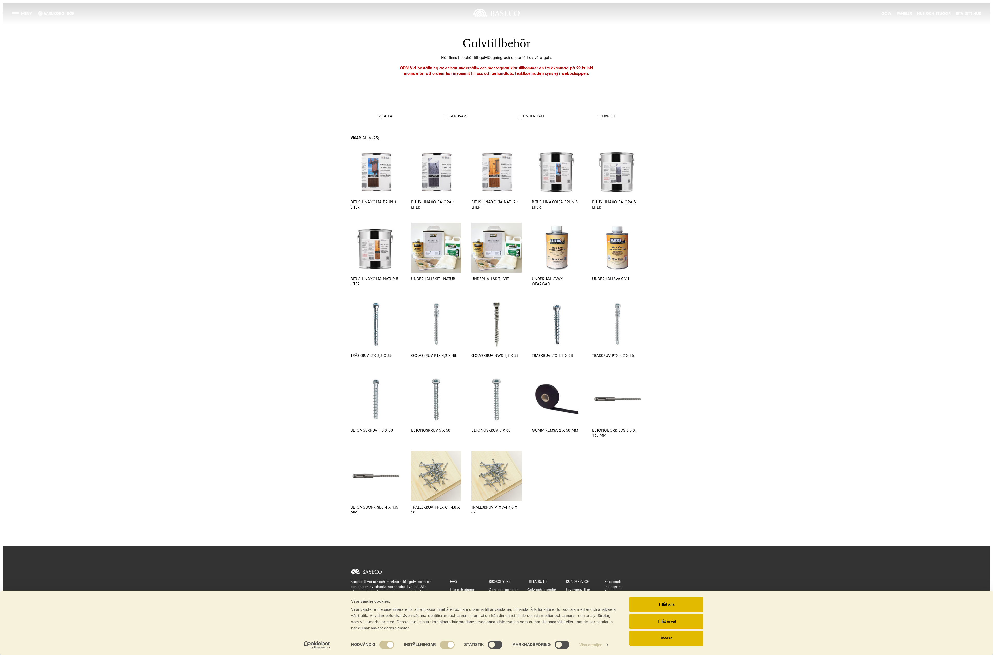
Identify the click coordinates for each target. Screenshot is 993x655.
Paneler (904, 13)
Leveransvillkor (578, 589)
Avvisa (666, 638)
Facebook (613, 581)
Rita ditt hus (968, 13)
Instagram (613, 587)
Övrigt (608, 116)
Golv (886, 13)
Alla (388, 116)
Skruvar (458, 116)
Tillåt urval (666, 621)
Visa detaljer (590, 645)
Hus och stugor (934, 13)
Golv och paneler (503, 589)
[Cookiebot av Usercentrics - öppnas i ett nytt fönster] (317, 645)
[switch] (447, 645)
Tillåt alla (666, 604)
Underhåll (534, 116)
